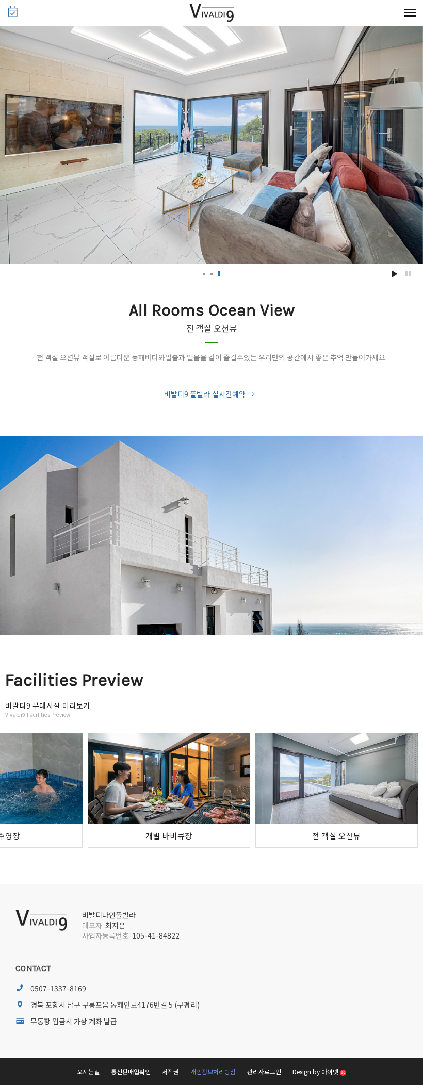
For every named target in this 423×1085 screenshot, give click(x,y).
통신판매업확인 (131, 1071)
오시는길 (88, 1071)
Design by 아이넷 (316, 1071)
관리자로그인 (264, 1071)
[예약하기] (13, 13)
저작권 (170, 1071)
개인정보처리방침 (213, 1071)
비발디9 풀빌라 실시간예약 (205, 394)
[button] (204, 273)
